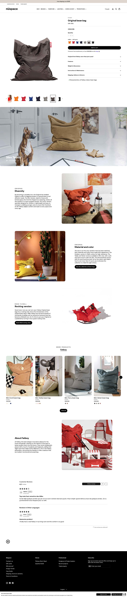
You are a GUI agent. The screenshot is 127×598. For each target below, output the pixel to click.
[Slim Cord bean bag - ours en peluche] (8, 403)
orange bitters (69, 42)
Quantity (70, 33)
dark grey (89, 42)
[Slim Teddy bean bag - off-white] (36, 403)
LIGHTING (60, 9)
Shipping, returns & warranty (14, 573)
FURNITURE (51, 9)
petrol (77, 42)
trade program (24, 4)
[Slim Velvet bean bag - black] (94, 403)
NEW (38, 9)
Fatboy (70, 17)
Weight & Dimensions (74, 66)
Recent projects (63, 563)
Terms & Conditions (12, 576)
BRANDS (43, 9)
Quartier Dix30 (39, 563)
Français (107, 9)
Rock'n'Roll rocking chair (23, 322)
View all (63, 410)
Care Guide (9, 571)
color (73, 39)
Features (70, 61)
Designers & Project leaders (67, 561)
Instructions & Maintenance (76, 70)
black (93, 42)
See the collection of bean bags (85, 266)
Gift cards (9, 563)
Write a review (91, 484)
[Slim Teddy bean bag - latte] (40, 403)
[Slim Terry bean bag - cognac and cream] (67, 403)
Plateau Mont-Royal (41, 561)
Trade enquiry (63, 566)
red (73, 42)
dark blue (81, 42)
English (62, 589)
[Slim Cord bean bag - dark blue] (10, 403)
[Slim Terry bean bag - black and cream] (65, 403)
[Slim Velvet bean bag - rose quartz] (100, 403)
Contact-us (9, 561)
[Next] (120, 377)
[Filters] (102, 484)
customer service (10, 4)
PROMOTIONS (81, 9)
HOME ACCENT (70, 9)
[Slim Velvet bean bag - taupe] (96, 403)
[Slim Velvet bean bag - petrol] (98, 403)
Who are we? (10, 566)
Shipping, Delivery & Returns (76, 75)
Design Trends (10, 568)
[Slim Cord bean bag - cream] (7, 403)
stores (17, 4)
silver (85, 42)
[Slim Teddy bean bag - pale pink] (38, 403)
